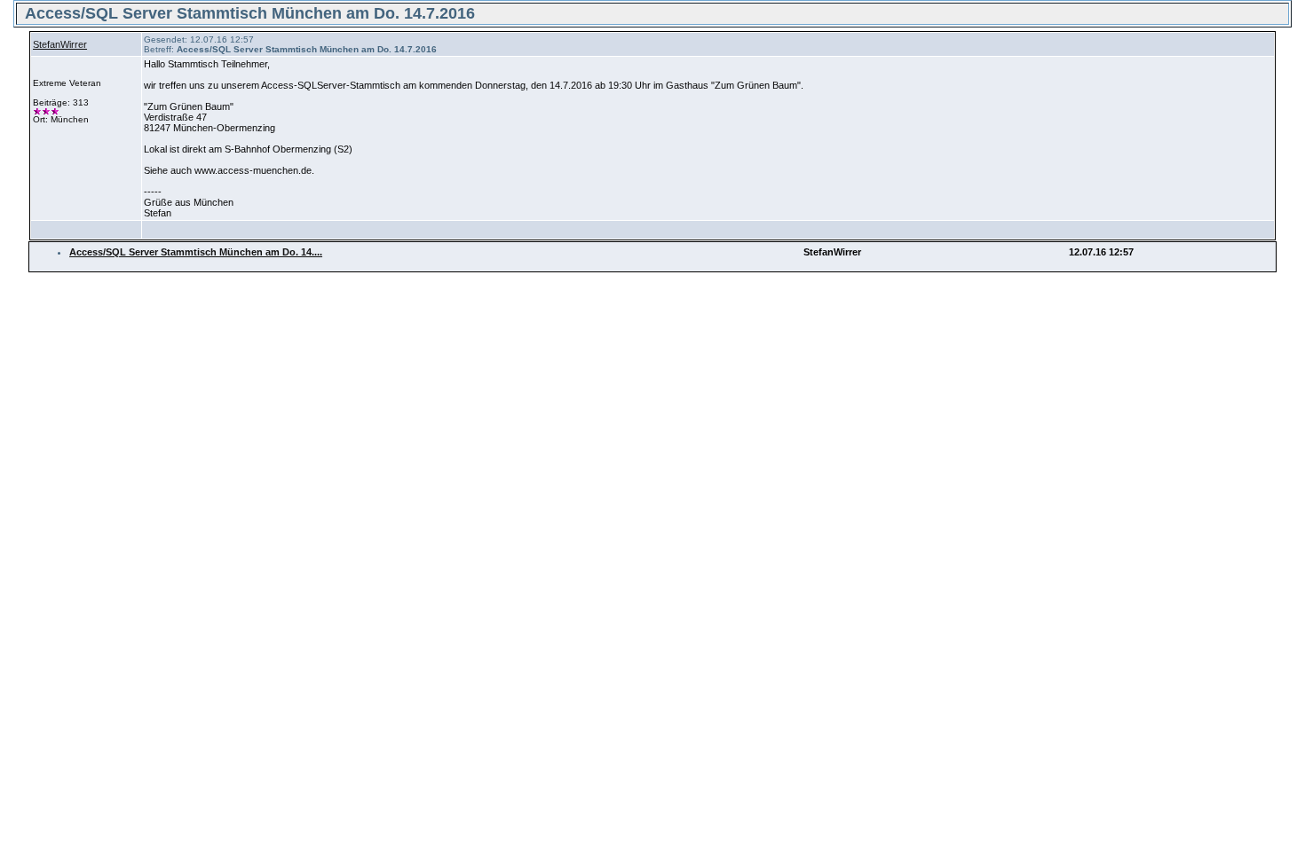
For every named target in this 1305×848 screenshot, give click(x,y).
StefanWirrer (60, 44)
